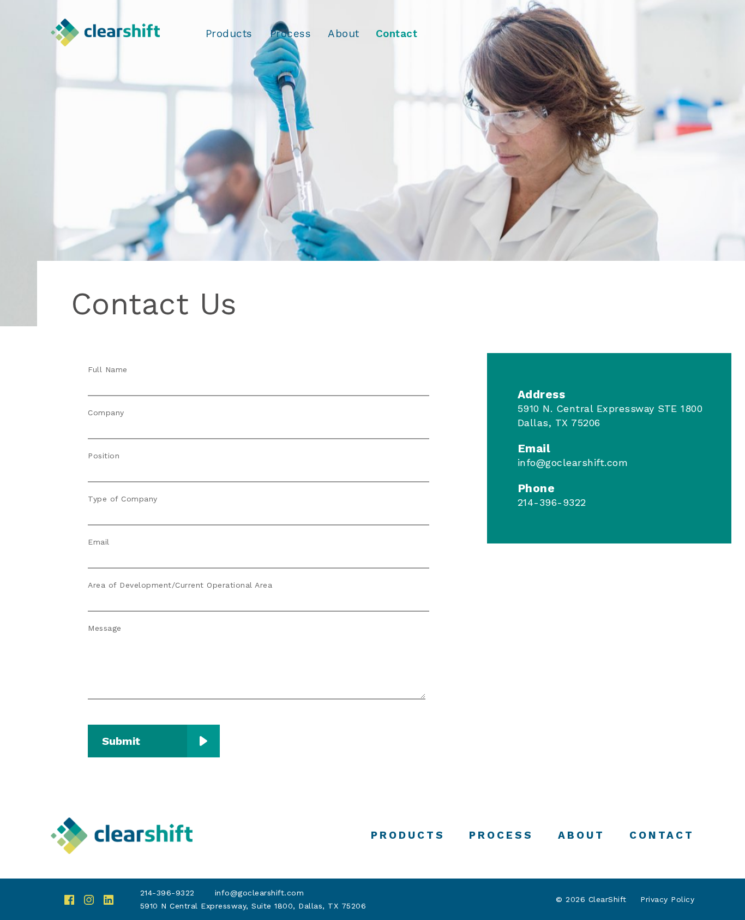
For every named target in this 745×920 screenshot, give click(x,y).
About (343, 34)
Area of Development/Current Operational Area (180, 585)
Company (106, 412)
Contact (397, 34)
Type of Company (123, 498)
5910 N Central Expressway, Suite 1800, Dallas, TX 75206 (253, 905)
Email (99, 541)
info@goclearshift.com (573, 462)
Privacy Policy (667, 899)
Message (105, 628)
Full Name (108, 369)
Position (103, 455)
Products (229, 34)
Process (290, 34)
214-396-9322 (167, 892)
